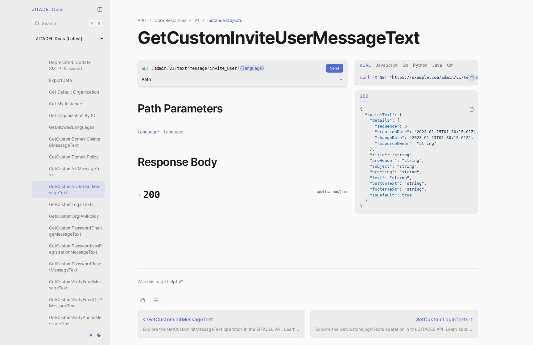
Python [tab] (420, 65)
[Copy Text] (471, 78)
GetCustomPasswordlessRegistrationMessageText (75, 249)
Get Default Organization (74, 92)
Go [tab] (405, 65)
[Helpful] (143, 300)
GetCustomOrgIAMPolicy (74, 216)
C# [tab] (450, 65)
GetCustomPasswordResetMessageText (75, 266)
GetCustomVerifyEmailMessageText (75, 284)
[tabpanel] (416, 77)
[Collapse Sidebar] (100, 9)
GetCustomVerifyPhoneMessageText (75, 320)
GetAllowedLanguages (71, 127)
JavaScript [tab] (387, 65)
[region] (416, 77)
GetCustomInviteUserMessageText (74, 189)
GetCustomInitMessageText (75, 171)
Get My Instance (65, 103)
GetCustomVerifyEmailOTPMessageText (75, 302)
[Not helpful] (156, 300)
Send (334, 68)
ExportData (60, 80)
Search (71, 23)
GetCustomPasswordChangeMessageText (75, 231)
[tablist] (416, 65)
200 (151, 194)
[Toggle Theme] (94, 335)
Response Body (177, 162)
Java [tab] (437, 65)
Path (146, 79)
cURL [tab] (365, 65)
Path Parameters (180, 108)
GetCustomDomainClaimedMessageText (74, 142)
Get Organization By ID (72, 115)
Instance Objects (224, 20)
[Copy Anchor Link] (228, 108)
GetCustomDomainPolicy (74, 156)
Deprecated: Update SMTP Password (70, 65)
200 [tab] (364, 96)
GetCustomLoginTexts (71, 204)
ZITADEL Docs (48, 9)
